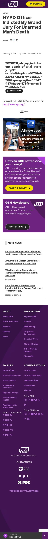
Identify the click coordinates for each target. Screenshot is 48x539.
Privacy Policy (9, 380)
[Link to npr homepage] (24, 475)
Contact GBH (30, 370)
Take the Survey (18, 188)
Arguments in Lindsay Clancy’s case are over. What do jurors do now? (22, 262)
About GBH (8, 317)
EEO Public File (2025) (10, 399)
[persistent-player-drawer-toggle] (45, 535)
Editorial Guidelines (12, 375)
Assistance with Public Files (10, 406)
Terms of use (8, 370)
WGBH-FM (8, 430)
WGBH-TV (7, 415)
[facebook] (42, 399)
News (5, 13)
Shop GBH (28, 356)
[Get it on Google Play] (37, 147)
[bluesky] (35, 399)
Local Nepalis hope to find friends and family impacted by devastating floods (23, 252)
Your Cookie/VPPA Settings (24, 491)
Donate (37, 4)
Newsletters (29, 385)
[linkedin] (25, 404)
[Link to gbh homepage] (13, 3)
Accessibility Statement (8, 386)
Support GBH (30, 317)
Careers (6, 331)
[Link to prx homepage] (24, 482)
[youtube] (32, 399)
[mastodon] (39, 414)
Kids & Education (10, 321)
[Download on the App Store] (25, 147)
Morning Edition (13, 295)
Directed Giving (31, 339)
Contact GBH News (32, 375)
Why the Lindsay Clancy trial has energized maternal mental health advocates (21, 273)
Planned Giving (31, 344)
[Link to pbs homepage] (24, 468)
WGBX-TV (7, 420)
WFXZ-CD (7, 425)
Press (5, 337)
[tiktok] (29, 399)
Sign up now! (16, 227)
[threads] (39, 399)
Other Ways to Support (30, 350)
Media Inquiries (31, 380)
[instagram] (25, 399)
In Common (10, 280)
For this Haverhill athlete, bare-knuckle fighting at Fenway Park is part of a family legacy (24, 288)
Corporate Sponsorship (30, 332)
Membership (29, 327)
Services (6, 327)
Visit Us (27, 390)
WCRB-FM (7, 435)
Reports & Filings (10, 393)
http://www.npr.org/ (14, 104)
